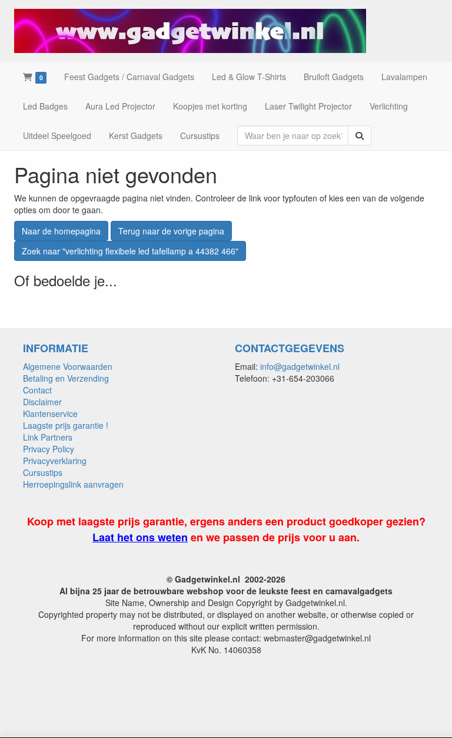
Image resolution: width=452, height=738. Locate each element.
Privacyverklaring (55, 460)
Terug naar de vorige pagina (171, 231)
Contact (37, 390)
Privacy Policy (48, 449)
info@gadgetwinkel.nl (300, 366)
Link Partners (47, 437)
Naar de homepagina (61, 231)
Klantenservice (50, 413)
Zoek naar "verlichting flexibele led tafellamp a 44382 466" (130, 251)
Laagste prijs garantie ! (65, 425)
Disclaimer (42, 402)
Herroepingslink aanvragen (73, 484)
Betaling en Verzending (66, 378)
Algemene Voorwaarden (67, 366)
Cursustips (42, 472)
